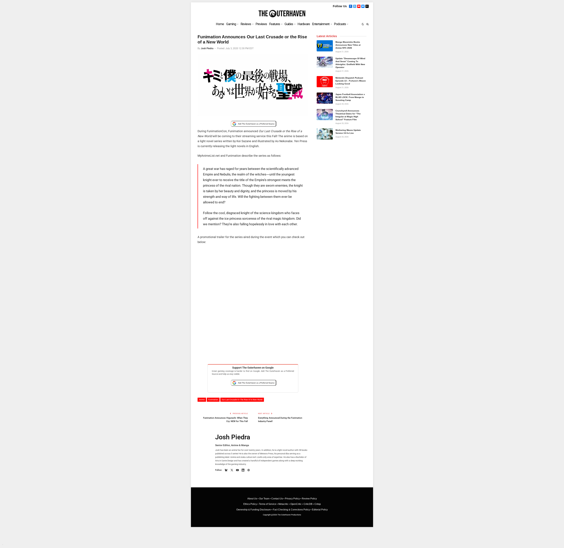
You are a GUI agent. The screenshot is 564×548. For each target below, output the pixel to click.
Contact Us (277, 498)
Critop (317, 504)
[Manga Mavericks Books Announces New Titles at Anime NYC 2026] (325, 45)
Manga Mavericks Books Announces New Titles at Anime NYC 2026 (348, 45)
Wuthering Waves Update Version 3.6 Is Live (348, 131)
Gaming (231, 24)
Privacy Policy (292, 498)
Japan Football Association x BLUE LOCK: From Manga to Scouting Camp (350, 97)
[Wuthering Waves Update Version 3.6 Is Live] (325, 133)
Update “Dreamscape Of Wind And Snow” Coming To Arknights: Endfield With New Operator (350, 62)
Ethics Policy (250, 504)
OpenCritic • (297, 504)
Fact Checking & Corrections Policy (291, 509)
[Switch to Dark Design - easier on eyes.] (363, 24)
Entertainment (320, 24)
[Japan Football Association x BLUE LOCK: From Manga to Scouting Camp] (325, 98)
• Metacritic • (283, 504)
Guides (288, 24)
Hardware (304, 24)
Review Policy (309, 498)
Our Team (264, 498)
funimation (213, 400)
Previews (261, 24)
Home (220, 24)
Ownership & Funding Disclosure (253, 509)
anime (202, 400)
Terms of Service (267, 504)
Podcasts (340, 24)
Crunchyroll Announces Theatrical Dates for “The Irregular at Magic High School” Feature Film (348, 115)
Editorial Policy (320, 509)
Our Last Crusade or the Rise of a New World (242, 400)
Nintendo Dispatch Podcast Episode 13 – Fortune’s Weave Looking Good (350, 81)
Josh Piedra (207, 48)
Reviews (246, 24)
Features (274, 24)
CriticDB (308, 504)
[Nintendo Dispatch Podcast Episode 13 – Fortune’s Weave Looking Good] (325, 81)
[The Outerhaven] (282, 13)
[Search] (367, 24)
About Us (252, 498)
